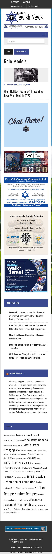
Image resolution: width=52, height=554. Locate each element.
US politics (40, 509)
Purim (7, 505)
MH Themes (38, 547)
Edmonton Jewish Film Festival (18, 468)
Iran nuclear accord (20, 477)
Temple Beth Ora (14, 509)
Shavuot (34, 505)
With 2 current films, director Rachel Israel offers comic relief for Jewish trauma (27, 356)
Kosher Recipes (26, 494)
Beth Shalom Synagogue (27, 450)
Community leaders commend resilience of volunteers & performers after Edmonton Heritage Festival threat (26, 316)
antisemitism (19, 440)
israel (31, 476)
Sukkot (39, 505)
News (28, 85)
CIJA (38, 458)
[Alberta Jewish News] (26, 17)
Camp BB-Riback (22, 454)
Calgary (39, 450)
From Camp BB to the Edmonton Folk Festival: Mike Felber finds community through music (27, 327)
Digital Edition (26, 463)
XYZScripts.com (37, 553)
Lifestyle (21, 85)
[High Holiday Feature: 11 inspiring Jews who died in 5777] (26, 80)
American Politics (25, 435)
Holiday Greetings (17, 6)
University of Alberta (29, 509)
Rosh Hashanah (20, 505)
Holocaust (8, 477)
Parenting (27, 500)
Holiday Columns (10, 85)
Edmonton (37, 464)
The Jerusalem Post (16, 373)
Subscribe (15, 2)
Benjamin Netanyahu (10, 445)
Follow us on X (34, 6)
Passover (36, 500)
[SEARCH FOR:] (26, 40)
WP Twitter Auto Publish (17, 553)
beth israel (21, 445)
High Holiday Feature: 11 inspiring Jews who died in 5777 (23, 93)
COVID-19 (11, 463)
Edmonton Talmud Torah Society (25, 472)
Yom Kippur (15, 512)
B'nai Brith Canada (36, 440)
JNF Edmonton (29, 488)
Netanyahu (19, 500)
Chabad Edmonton (21, 458)
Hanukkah (39, 471)
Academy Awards (9, 436)
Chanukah (31, 457)
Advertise (26, 2)
